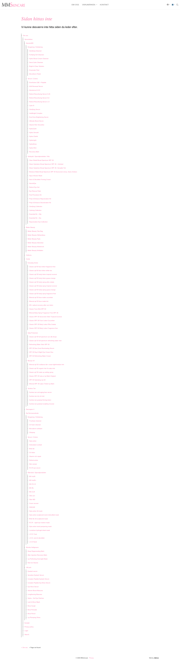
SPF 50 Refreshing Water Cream (40, 356)
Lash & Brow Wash (34, 602)
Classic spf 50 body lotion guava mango (42, 278)
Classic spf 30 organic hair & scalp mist (42, 368)
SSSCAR (32, 507)
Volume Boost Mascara (35, 590)
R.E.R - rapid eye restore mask (39, 522)
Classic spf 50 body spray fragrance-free (42, 293)
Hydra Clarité (33, 136)
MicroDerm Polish (35, 74)
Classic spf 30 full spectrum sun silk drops (43, 337)
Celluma (28, 255)
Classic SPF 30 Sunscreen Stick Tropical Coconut (45, 317)
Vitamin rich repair (35, 456)
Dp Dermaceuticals (32, 413)
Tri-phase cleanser (35, 421)
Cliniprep (32, 432)
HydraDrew (33, 144)
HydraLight (32, 140)
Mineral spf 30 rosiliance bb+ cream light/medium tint (46, 364)
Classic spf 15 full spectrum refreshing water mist (45, 340)
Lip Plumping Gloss (34, 617)
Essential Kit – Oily (35, 214)
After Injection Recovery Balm (37, 555)
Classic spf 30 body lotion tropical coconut (43, 274)
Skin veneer (33, 464)
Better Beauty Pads (34, 239)
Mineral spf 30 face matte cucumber (41, 297)
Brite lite (31, 448)
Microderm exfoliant (35, 428)
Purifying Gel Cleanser (36, 55)
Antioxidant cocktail (35, 445)
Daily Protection (33, 333)
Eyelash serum (32, 571)
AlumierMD (29, 43)
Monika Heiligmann (32, 547)
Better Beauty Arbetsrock (36, 246)
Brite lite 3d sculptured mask (38, 519)
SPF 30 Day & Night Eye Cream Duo (41, 352)
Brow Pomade (32, 610)
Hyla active (32, 441)
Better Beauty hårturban (35, 243)
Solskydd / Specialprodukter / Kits (39, 156)
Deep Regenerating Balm (36, 551)
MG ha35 (32, 476)
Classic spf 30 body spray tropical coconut (43, 286)
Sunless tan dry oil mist (36, 396)
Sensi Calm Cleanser (36, 62)
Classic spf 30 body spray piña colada (41, 282)
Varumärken (88, 5)
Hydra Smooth (34, 132)
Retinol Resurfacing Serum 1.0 (39, 102)
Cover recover (34, 503)
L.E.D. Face (33, 534)
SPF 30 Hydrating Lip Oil (37, 380)
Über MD (32, 499)
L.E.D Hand (33, 542)
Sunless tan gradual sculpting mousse (41, 404)
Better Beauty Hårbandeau (36, 235)
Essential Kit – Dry (35, 218)
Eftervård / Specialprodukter (37, 472)
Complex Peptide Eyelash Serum (38, 579)
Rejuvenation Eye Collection (38, 222)
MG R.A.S (32, 484)
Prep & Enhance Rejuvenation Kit (40, 199)
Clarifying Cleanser (35, 51)
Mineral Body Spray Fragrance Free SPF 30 (43, 313)
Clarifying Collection (35, 206)
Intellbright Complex (35, 113)
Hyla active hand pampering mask (40, 526)
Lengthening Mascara (35, 594)
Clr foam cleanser (35, 425)
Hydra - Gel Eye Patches (36, 598)
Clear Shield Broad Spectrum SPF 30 (41, 160)
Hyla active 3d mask (35, 511)
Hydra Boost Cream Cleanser (39, 58)
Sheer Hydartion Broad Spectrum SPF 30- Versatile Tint (47, 168)
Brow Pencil (31, 613)
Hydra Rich (32, 148)
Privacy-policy (29, 627)
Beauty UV (31, 360)
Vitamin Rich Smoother (36, 125)
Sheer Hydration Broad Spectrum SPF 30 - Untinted (46, 164)
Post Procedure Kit (35, 195)
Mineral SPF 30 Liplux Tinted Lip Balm (41, 384)
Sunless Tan (32, 388)
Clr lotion (32, 452)
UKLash (28, 567)
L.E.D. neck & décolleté (36, 538)
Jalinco (156, 658)
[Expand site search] (177, 4)
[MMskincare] (13, 4)
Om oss (75, 5)
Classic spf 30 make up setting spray (41, 372)
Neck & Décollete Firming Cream (40, 179)
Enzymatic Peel (34, 70)
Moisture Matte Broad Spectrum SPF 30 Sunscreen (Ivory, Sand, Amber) (53, 172)
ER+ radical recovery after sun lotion (41, 305)
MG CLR (32, 492)
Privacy (91, 658)
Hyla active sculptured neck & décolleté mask (44, 515)
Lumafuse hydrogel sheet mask (39, 530)
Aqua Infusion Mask (35, 175)
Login (26, 630)
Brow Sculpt (31, 606)
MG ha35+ (32, 480)
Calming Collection (35, 210)
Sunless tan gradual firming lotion (40, 400)
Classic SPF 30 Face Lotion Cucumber (42, 320)
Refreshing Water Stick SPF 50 (39, 344)
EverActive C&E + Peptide (37, 82)
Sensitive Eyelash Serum (36, 575)
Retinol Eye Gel (34, 187)
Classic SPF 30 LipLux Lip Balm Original (42, 376)
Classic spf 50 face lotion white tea (40, 270)
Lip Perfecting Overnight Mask (38, 559)
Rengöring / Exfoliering (35, 47)
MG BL (31, 488)
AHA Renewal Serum (36, 86)
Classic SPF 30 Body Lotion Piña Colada (42, 324)
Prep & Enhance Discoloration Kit (40, 202)
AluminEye (32, 183)
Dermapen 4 (30, 409)
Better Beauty (30, 227)
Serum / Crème (33, 78)
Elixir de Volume (33, 563)
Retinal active (33, 460)
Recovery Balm (34, 152)
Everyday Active (33, 263)
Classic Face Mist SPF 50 (37, 309)
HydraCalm (33, 128)
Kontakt (104, 5)
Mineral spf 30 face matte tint (38, 301)
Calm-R (31, 105)
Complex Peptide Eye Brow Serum (39, 583)
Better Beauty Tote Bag (35, 231)
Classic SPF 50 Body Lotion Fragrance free (43, 328)
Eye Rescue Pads (35, 191)
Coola (28, 259)
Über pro (32, 495)
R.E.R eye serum (34, 468)
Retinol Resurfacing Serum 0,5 (39, 98)
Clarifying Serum (34, 109)
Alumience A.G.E (34, 90)
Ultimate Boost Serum (36, 121)
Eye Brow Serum (33, 586)
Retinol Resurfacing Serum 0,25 (39, 94)
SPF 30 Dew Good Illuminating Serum (41, 348)
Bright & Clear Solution (36, 66)
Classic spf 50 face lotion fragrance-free (42, 266)
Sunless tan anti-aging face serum (40, 392)
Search (26, 634)
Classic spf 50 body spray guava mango (42, 290)
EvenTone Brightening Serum (38, 117)
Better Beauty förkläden (35, 250)
